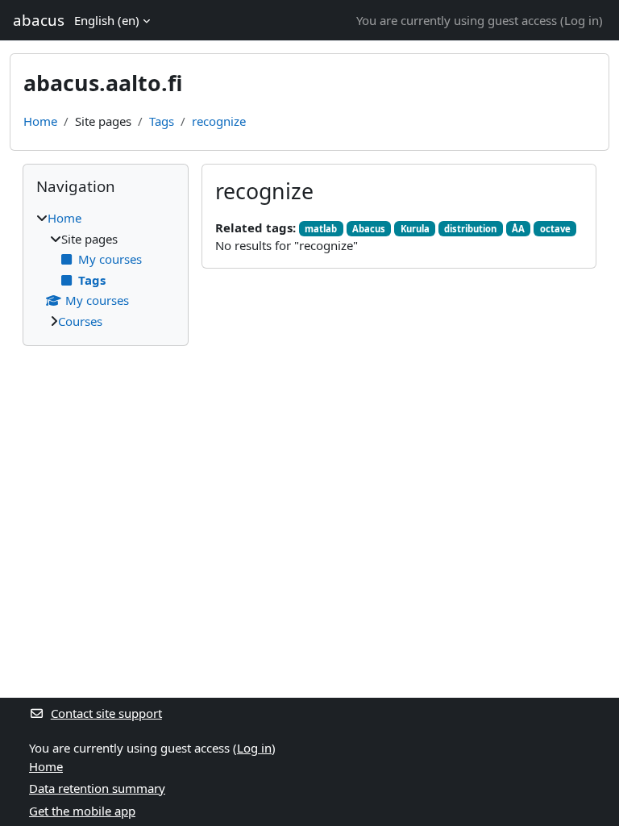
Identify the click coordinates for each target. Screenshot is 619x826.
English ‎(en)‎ (106, 20)
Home (40, 121)
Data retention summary (97, 788)
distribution (470, 229)
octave (555, 229)
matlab (321, 229)
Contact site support (106, 713)
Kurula (415, 229)
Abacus (368, 229)
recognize (219, 121)
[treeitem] (105, 269)
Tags (161, 121)
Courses (80, 321)
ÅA (518, 229)
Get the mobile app (82, 811)
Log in (581, 20)
